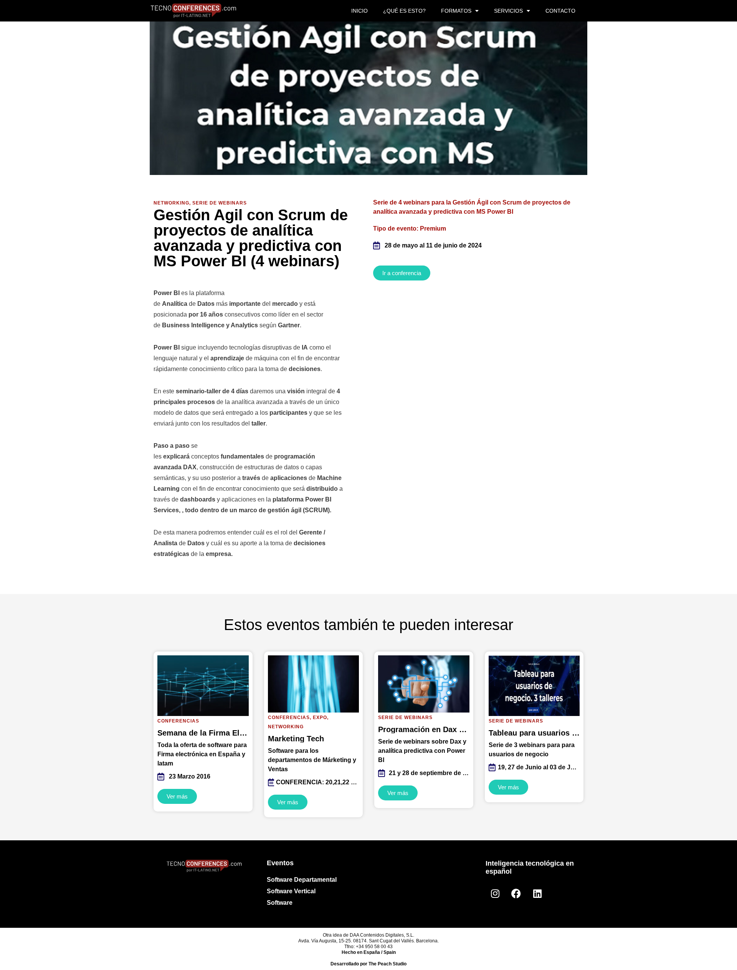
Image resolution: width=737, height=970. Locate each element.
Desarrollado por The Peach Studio (368, 964)
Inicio (359, 11)
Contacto (560, 11)
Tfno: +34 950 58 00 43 (368, 946)
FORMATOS (456, 11)
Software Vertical (291, 891)
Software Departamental (302, 879)
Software (279, 902)
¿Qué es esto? (404, 11)
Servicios (508, 11)
